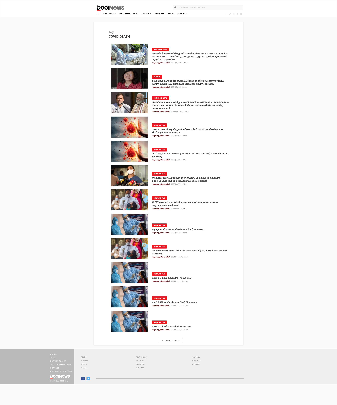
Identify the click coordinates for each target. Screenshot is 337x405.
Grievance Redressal (61, 371)
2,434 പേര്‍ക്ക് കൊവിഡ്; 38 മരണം (171, 326)
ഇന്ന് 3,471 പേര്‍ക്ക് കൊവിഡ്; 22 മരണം (174, 302)
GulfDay (140, 368)
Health (84, 364)
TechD (84, 357)
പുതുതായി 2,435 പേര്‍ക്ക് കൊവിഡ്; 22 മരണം (178, 229)
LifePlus (140, 361)
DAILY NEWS (124, 13)
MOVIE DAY (159, 13)
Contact (54, 368)
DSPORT (170, 13)
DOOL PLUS (182, 13)
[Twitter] (229, 14)
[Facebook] (226, 14)
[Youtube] (241, 14)
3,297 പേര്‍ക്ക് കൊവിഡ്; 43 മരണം (171, 278)
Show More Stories (173, 340)
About (53, 354)
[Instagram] (233, 14)
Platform (196, 357)
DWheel (84, 361)
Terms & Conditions (60, 364)
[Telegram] (237, 14)
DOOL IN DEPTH (109, 13)
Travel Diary (141, 357)
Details (84, 368)
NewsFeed (196, 364)
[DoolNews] (109, 8)
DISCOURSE (146, 13)
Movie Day (196, 361)
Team (52, 357)
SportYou (140, 364)
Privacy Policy (58, 361)
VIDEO (135, 13)
